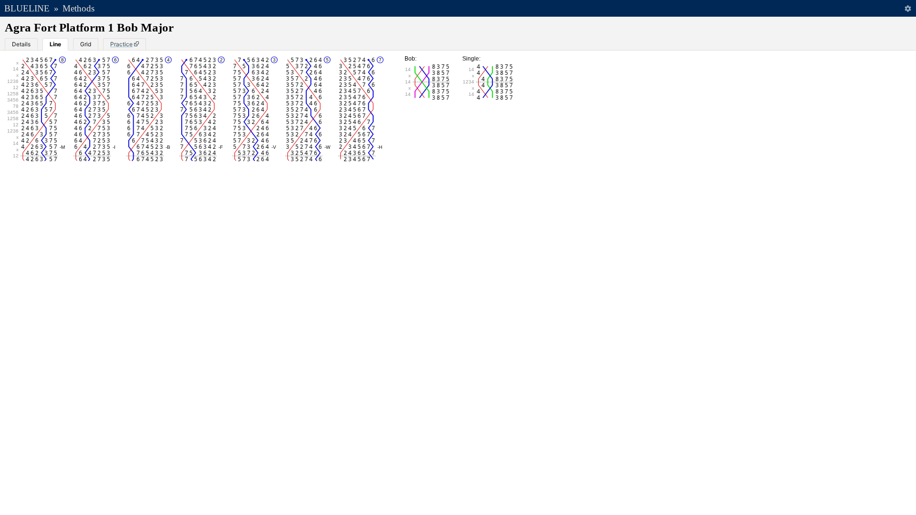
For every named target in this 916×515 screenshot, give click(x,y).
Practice (121, 44)
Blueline (27, 8)
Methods (78, 8)
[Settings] (907, 8)
